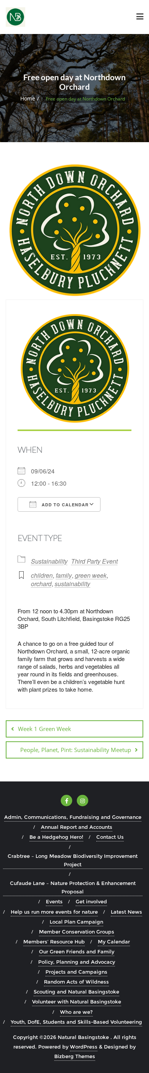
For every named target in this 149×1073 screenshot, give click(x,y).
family (64, 575)
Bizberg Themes (74, 1056)
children (42, 575)
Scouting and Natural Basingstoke (76, 992)
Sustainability (49, 561)
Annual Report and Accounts (76, 827)
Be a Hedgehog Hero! (56, 837)
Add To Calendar (64, 504)
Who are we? (76, 1012)
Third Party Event (94, 561)
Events (54, 901)
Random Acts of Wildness (76, 982)
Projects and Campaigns (76, 972)
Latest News (126, 912)
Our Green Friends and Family (76, 951)
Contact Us (110, 837)
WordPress (83, 1047)
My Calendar (114, 941)
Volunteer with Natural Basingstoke (76, 1001)
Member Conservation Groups (76, 932)
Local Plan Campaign (76, 922)
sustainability (72, 583)
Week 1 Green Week (44, 729)
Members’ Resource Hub (54, 941)
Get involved (91, 901)
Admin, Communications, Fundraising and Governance (72, 817)
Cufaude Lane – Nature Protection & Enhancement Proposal (73, 887)
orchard (41, 583)
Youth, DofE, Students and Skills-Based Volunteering (76, 1022)
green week (91, 575)
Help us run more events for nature (54, 912)
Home (27, 98)
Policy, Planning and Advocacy (76, 962)
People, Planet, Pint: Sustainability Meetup (75, 750)
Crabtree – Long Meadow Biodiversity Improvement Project (73, 860)
